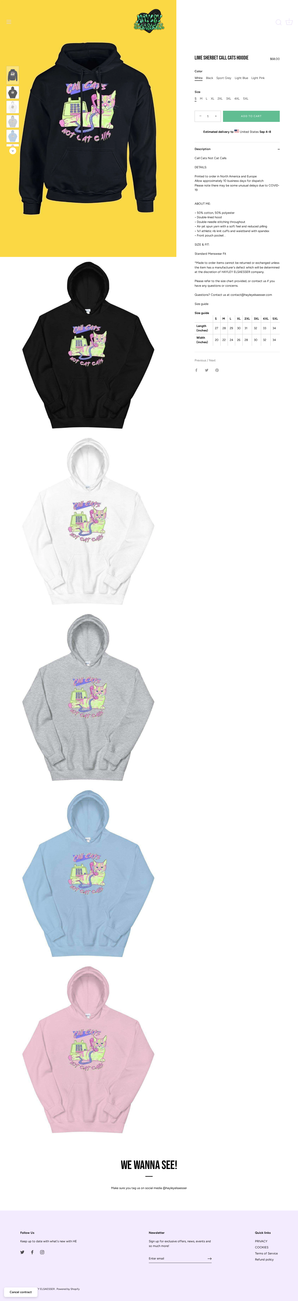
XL (212, 99)
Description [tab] (202, 149)
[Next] (12, 150)
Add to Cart (251, 116)
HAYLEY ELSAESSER (42, 1288)
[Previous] (12, 60)
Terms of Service (266, 1253)
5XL (245, 99)
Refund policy (264, 1259)
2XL (220, 99)
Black (209, 78)
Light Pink (258, 78)
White (199, 78)
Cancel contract (21, 1292)
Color (198, 71)
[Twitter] (22, 1252)
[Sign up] (210, 1259)
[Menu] (8, 21)
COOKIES (261, 1247)
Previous (201, 360)
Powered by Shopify (68, 1288)
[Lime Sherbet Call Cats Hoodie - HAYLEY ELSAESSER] (12, 75)
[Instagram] (42, 1252)
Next (212, 360)
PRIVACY (261, 1241)
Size (197, 92)
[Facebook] (32, 1252)
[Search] (278, 22)
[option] (12, 76)
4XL (237, 99)
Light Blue (241, 78)
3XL (228, 99)
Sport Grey (223, 78)
